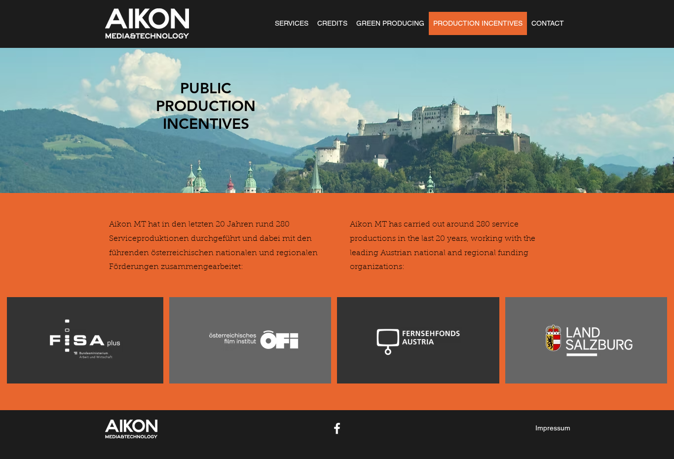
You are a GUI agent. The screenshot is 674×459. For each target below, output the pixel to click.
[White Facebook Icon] (337, 428)
